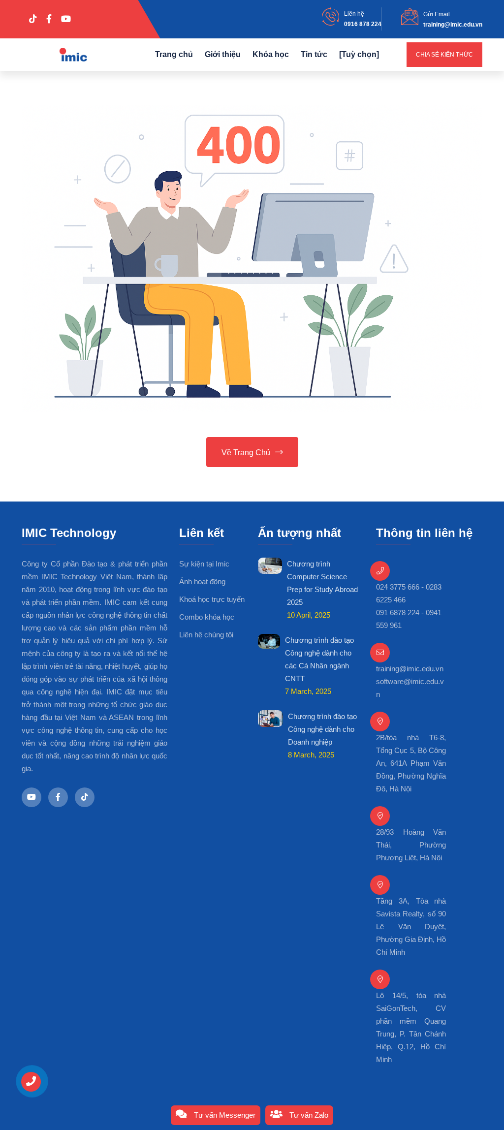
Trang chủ (174, 54)
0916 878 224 (362, 24)
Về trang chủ (245, 452)
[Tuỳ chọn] (359, 54)
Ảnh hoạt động (202, 581)
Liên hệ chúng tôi (206, 634)
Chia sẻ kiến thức (444, 54)
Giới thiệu (223, 54)
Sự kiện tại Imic (204, 564)
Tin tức (314, 54)
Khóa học (270, 54)
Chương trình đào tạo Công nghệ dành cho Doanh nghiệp (322, 729)
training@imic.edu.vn (452, 24)
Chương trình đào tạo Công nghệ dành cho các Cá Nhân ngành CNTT (319, 659)
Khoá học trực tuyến (212, 599)
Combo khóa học (206, 617)
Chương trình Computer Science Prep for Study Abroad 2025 (322, 583)
